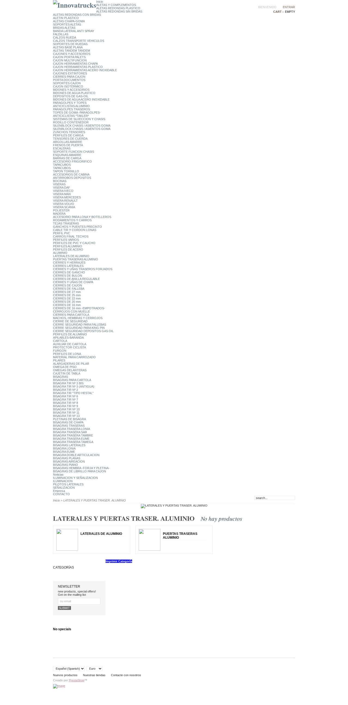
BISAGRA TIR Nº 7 (65, 399)
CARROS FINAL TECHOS (70, 236)
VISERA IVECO (63, 190)
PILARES (59, 360)
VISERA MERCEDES (67, 197)
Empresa (59, 490)
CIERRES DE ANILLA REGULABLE (76, 278)
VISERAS (59, 184)
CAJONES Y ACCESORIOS (71, 53)
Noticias (58, 474)
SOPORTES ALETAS (67, 24)
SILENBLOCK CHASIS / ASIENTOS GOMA (81, 125)
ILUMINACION (63, 481)
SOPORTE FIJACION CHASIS (73, 151)
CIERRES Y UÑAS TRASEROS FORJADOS (82, 269)
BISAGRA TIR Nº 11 (66, 412)
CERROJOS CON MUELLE (71, 311)
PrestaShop (76, 680)
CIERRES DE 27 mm (67, 292)
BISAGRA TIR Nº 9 (65, 406)
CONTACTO (61, 494)
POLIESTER (61, 210)
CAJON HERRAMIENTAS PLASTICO (78, 66)
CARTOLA (60, 340)
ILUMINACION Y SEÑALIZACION (75, 477)
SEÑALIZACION (64, 487)
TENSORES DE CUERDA (70, 138)
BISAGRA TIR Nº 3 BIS (68, 383)
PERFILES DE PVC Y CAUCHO (74, 243)
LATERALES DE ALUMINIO (71, 256)
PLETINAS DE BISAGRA (69, 419)
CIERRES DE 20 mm (67, 301)
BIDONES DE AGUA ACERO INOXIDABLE (81, 99)
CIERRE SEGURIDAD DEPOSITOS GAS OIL (83, 331)
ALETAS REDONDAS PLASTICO (118, 8)
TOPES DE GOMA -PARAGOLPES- (77, 112)
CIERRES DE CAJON (67, 285)
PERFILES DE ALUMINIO (70, 334)
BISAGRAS (60, 376)
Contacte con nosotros (126, 675)
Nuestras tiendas (94, 675)
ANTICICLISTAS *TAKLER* (71, 115)
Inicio (99, 1)
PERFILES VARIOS (66, 239)
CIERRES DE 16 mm (67, 305)
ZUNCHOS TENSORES (69, 132)
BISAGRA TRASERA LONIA (71, 429)
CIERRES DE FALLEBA (68, 288)
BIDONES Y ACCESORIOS (71, 89)
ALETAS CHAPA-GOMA (69, 21)
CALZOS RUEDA (64, 37)
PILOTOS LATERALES (68, 484)
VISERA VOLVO (63, 203)
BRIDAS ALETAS (64, 27)
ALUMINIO (60, 252)
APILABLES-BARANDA (68, 337)
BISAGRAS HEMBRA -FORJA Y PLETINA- (81, 468)
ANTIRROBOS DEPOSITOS (72, 177)
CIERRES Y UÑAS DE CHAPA (73, 282)
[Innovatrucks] (74, 5)
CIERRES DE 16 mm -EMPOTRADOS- (79, 308)
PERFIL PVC (61, 233)
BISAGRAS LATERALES (69, 445)
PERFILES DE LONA (67, 353)
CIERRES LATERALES (68, 265)
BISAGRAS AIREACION (69, 461)
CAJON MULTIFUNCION (70, 60)
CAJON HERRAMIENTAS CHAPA (75, 63)
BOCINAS (59, 181)
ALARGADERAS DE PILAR (71, 363)
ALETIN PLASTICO (66, 18)
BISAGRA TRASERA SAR (70, 432)
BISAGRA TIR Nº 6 (65, 396)
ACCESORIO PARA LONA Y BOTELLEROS (82, 217)
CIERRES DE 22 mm (67, 298)
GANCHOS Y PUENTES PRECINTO (77, 226)
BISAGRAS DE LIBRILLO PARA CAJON (79, 471)
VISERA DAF (61, 187)
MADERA (59, 213)
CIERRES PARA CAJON (69, 76)
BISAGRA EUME (64, 451)
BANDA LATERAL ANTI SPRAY (73, 31)
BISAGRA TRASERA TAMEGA (73, 442)
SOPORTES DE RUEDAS (70, 44)
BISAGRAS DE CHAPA (68, 422)
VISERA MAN (62, 194)
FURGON (59, 350)
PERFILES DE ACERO (68, 249)
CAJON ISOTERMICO (68, 86)
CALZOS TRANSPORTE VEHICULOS (78, 40)
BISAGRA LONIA (64, 448)
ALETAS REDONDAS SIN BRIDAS (119, 11)
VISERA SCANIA (64, 207)
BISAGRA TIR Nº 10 (66, 409)
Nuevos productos (65, 675)
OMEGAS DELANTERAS (69, 370)
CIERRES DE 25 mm (67, 295)
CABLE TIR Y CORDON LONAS (74, 230)
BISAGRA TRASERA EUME (71, 438)
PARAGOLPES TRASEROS (71, 109)
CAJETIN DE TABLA (66, 373)
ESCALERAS (61, 148)
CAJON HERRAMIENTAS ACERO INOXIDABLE (85, 70)
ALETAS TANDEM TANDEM (71, 50)
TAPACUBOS (62, 164)
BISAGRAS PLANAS (66, 458)
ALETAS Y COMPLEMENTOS (116, 5)
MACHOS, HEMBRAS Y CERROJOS (77, 318)
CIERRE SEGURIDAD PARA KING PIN (79, 327)
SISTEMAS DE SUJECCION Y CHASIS (79, 119)
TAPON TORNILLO (66, 171)
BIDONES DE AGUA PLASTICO (74, 93)
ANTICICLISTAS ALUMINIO (71, 106)
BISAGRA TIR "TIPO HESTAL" (73, 393)
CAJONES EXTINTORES (70, 73)
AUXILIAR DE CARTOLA (69, 344)
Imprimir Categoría (118, 561)
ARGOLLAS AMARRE (67, 142)
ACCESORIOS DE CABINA (71, 174)
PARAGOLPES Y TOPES (69, 102)
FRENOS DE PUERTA (68, 145)
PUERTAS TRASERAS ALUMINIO (75, 259)
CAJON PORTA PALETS (69, 57)
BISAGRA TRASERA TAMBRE (73, 435)
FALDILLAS (60, 34)
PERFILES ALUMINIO (67, 246)
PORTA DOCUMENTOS (69, 80)
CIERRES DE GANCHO (69, 272)
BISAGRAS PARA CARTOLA (72, 380)
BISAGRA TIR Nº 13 (66, 415)
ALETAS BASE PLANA (68, 47)
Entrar (289, 7)
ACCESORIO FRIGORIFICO (72, 161)
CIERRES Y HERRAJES (69, 262)
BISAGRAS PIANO (65, 464)
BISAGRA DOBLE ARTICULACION (76, 455)
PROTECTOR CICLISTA (69, 347)
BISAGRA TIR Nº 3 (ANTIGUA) (73, 386)
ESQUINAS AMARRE (67, 155)
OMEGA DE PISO (65, 367)
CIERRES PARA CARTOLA (71, 314)
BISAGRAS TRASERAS (69, 425)
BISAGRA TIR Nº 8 (65, 402)
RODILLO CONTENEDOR (71, 122)
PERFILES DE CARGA (68, 135)
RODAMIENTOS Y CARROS (72, 220)
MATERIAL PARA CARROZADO (74, 357)
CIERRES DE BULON (67, 275)
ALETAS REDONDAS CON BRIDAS (77, 14)
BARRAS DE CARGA (67, 158)
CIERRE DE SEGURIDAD (70, 321)
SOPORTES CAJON (67, 83)
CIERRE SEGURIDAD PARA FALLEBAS (79, 324)
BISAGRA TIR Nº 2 (65, 389)
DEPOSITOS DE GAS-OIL (70, 96)
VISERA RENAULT (65, 200)
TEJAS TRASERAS (66, 223)
